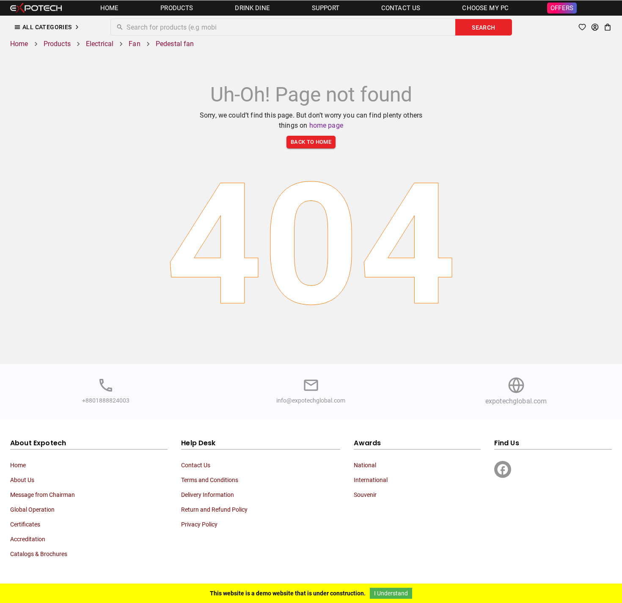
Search (483, 27)
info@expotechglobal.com (310, 400)
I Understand (391, 593)
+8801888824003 (105, 400)
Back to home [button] (311, 142)
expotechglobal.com (516, 401)
